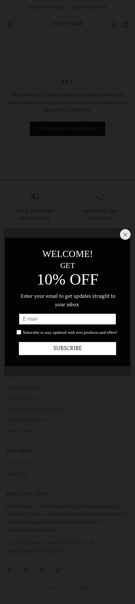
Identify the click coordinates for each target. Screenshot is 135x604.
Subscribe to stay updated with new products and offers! (70, 332)
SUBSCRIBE (67, 348)
